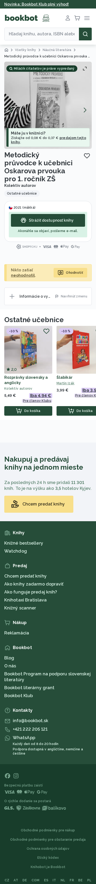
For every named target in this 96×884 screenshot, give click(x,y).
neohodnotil (23, 275)
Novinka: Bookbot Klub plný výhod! (36, 4)
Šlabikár (65, 377)
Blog (9, 657)
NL (63, 880)
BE (80, 880)
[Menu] (87, 18)
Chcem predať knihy (25, 576)
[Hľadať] (85, 34)
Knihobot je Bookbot (48, 867)
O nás (10, 665)
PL (89, 880)
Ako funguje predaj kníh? (30, 592)
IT (54, 880)
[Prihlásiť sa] (68, 18)
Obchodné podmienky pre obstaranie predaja (48, 839)
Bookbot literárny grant (29, 687)
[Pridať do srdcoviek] (87, 156)
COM (35, 880)
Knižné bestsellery (23, 543)
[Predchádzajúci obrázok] (11, 110)
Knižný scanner (20, 608)
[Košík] (77, 18)
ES (46, 880)
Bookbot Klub (18, 695)
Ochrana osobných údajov (48, 849)
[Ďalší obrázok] (85, 110)
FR (72, 880)
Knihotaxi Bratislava (25, 600)
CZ (7, 880)
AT (16, 880)
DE (24, 880)
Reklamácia (16, 632)
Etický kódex (48, 858)
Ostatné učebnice (33, 320)
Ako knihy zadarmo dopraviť (34, 584)
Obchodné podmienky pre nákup (48, 830)
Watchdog (15, 551)
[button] (48, 105)
